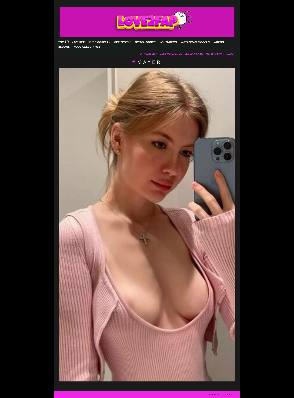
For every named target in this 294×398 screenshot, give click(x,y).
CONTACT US (229, 394)
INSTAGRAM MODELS (195, 42)
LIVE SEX (78, 42)
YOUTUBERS (168, 42)
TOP (63, 42)
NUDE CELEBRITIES (87, 46)
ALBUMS (64, 46)
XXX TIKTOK (122, 42)
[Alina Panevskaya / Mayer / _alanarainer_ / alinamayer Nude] (147, 225)
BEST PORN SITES (171, 53)
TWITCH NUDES (145, 42)
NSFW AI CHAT (215, 53)
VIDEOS (218, 42)
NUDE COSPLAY (99, 42)
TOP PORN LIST (147, 53)
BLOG (229, 53)
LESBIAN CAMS (194, 53)
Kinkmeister (214, 394)
